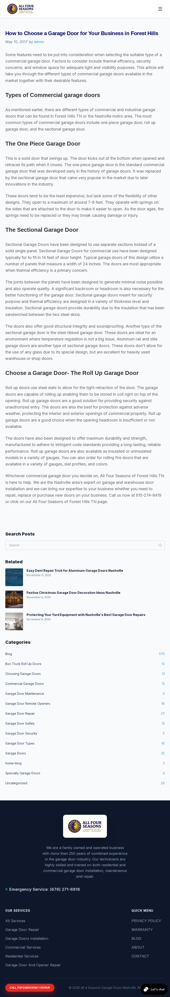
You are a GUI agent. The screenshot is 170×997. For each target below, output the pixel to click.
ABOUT (138, 947)
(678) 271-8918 (65, 889)
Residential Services (22, 956)
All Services (15, 921)
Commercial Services (23, 947)
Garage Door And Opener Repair (33, 965)
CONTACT (140, 956)
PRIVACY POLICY (146, 921)
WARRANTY (142, 929)
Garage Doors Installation (26, 938)
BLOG (136, 938)
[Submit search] (160, 545)
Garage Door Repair (22, 929)
